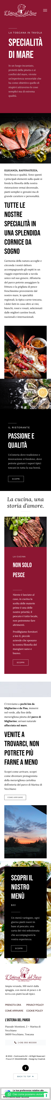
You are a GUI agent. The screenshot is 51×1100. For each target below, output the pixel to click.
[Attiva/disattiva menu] (45, 10)
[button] (26, 1094)
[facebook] (25, 1068)
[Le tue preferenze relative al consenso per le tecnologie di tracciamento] (46, 1095)
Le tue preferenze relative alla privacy (28, 1091)
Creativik (41, 1059)
